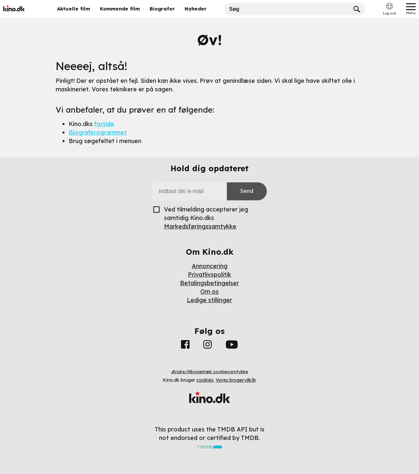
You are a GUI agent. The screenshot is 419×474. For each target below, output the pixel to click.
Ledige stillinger (209, 300)
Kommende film (120, 9)
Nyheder (196, 9)
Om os (209, 291)
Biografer (162, 9)
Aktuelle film (73, 9)
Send (246, 191)
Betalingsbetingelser (209, 283)
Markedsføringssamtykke (200, 226)
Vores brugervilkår (235, 380)
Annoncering (210, 266)
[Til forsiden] (23, 9)
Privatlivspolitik (209, 274)
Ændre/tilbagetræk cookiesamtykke (209, 371)
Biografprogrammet (98, 132)
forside (104, 124)
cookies (204, 380)
